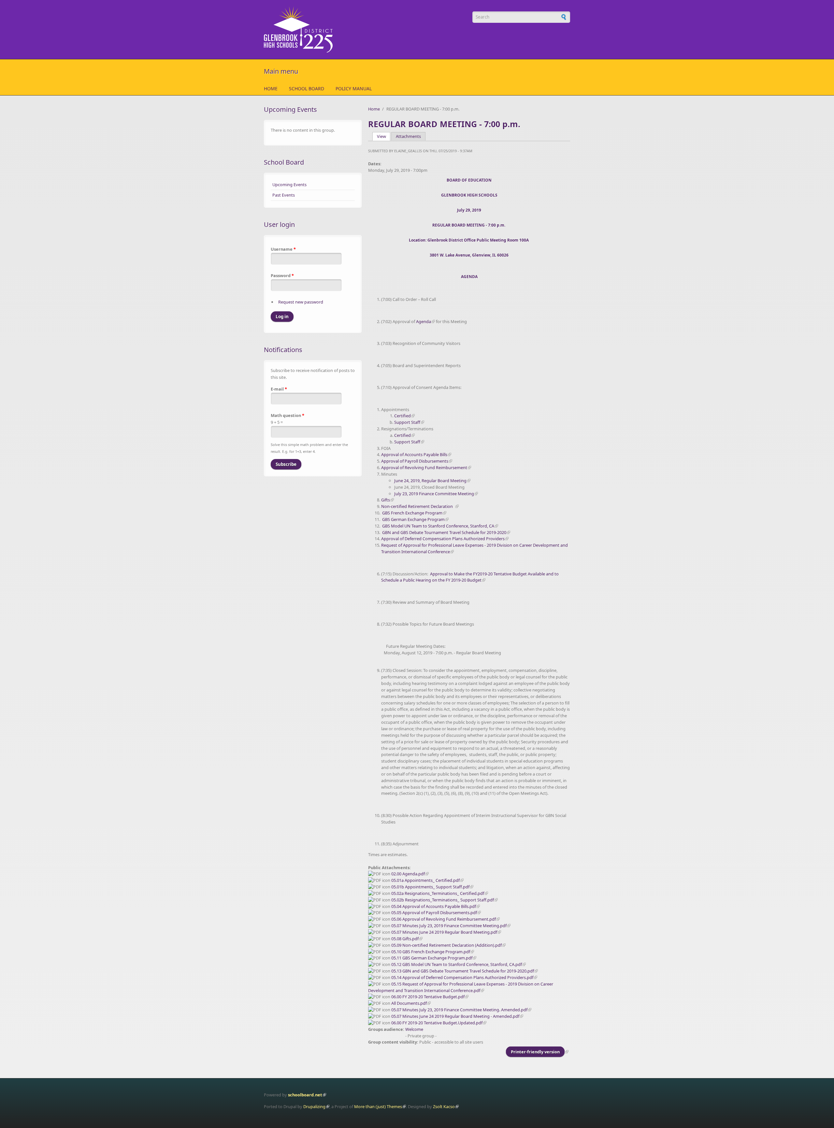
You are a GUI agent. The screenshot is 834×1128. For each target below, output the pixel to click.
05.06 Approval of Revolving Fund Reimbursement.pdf (443, 919)
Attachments (408, 136)
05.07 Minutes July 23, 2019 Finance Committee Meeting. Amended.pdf (459, 1010)
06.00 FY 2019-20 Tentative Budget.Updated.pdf (436, 1023)
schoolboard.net (305, 1095)
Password (282, 275)
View (384, 136)
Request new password (300, 302)
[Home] (365, 29)
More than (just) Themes (378, 1106)
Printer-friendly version (535, 1052)
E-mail (279, 389)
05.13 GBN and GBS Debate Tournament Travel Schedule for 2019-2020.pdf (462, 971)
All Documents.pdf (409, 1003)
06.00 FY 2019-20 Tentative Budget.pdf (428, 997)
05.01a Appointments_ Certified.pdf (425, 880)
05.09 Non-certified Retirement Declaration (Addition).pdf (446, 945)
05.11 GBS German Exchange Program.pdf (431, 958)
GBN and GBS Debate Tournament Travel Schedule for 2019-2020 (444, 532)
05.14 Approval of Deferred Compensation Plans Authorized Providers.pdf (462, 977)
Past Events (283, 195)
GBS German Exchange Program (413, 519)
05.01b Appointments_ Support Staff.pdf (430, 887)
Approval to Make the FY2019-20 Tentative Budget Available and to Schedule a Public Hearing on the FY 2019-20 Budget (470, 577)
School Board (306, 88)
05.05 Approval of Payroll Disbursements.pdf (434, 912)
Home (271, 88)
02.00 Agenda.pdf (408, 874)
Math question (287, 415)
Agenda (423, 321)
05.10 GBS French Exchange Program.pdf (430, 952)
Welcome (414, 1029)
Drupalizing (314, 1106)
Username (283, 249)
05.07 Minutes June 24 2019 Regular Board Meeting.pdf (444, 932)
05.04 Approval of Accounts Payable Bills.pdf (433, 906)
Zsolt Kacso (444, 1106)
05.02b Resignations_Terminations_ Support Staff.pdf (442, 900)
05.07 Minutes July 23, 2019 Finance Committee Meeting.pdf (449, 925)
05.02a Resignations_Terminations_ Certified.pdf (437, 893)
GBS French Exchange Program (412, 513)
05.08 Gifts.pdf (405, 939)
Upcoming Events (289, 184)
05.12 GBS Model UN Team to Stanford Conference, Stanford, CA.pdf (456, 964)
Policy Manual (354, 88)
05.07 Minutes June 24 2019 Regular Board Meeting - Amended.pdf (455, 1016)
